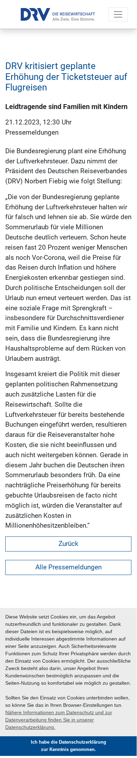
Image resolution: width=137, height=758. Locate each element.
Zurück (68, 544)
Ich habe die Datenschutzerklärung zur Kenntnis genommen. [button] (68, 746)
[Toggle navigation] (118, 14)
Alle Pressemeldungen (68, 567)
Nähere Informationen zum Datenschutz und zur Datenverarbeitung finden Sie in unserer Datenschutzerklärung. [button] (58, 720)
